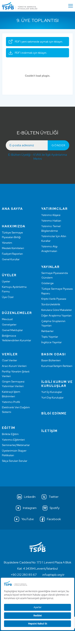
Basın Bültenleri (51, 360)
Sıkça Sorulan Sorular (14, 461)
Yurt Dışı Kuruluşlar (52, 397)
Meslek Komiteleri (13, 248)
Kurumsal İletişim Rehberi (56, 366)
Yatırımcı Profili (11, 402)
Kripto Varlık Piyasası (53, 298)
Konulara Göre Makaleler (56, 310)
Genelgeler (9, 324)
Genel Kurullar (11, 259)
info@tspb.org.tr (53, 575)
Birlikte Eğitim (10, 434)
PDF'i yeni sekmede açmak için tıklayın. (39, 41)
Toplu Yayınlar (49, 336)
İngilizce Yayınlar (51, 342)
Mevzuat (7, 319)
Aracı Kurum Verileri (14, 366)
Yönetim (7, 242)
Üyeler (6, 281)
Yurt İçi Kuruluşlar (51, 392)
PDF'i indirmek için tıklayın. (31, 52)
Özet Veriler (9, 360)
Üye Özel (7, 297)
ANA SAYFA (12, 209)
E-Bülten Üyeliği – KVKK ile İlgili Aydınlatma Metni (37, 157)
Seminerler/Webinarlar (16, 445)
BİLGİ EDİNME (54, 413)
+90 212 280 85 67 (24, 575)
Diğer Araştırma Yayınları (56, 315)
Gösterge (47, 283)
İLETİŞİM (49, 431)
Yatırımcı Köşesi (50, 215)
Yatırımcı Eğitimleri (13, 439)
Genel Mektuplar (12, 330)
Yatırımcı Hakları (51, 220)
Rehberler (47, 331)
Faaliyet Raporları (12, 253)
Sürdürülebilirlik (50, 304)
